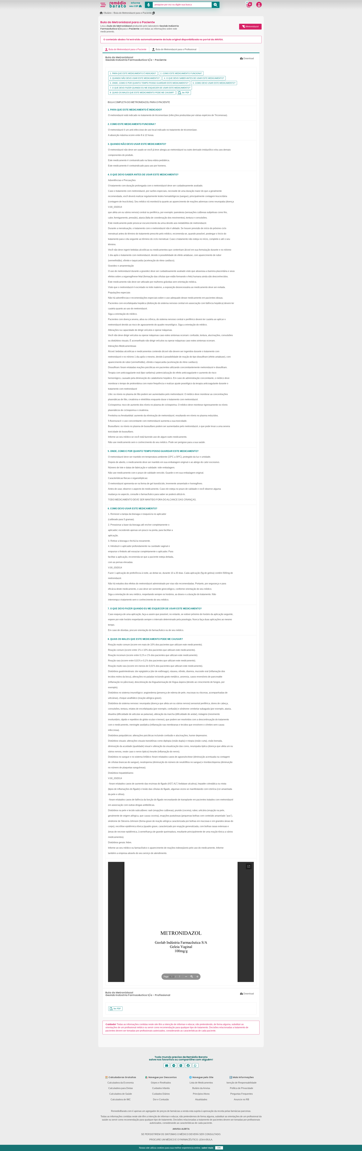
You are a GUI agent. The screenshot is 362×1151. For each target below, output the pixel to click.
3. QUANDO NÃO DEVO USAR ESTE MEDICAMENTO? (135, 78)
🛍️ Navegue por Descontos (161, 1077)
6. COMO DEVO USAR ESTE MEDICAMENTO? (214, 83)
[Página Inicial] (101, 13)
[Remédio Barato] (117, 4)
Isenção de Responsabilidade (242, 1082)
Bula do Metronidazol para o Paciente (133, 13)
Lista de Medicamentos (201, 1082)
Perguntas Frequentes (241, 1094)
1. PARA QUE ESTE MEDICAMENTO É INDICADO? (133, 73)
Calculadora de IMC (121, 1099)
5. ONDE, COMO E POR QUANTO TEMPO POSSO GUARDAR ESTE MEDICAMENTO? (149, 83)
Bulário (108, 13)
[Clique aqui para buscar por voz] (149, 5)
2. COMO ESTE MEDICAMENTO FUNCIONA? (181, 73)
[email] (167, 1065)
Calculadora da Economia (120, 1082)
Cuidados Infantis (161, 1088)
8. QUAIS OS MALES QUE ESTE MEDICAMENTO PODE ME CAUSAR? (142, 92)
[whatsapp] (195, 1065)
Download (248, 58)
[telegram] (174, 1065)
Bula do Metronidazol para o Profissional (175, 49)
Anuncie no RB (241, 1099)
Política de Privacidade (241, 1088)
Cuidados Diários (161, 1094)
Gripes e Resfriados (161, 1082)
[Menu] (103, 4)
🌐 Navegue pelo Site (201, 1077)
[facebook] (188, 1065)
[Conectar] (258, 4)
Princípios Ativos (201, 1094)
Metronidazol (252, 26)
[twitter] (181, 1065)
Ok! (219, 1148)
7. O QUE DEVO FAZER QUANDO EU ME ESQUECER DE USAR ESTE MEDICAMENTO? (150, 88)
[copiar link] (153, 13)
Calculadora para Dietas (120, 1088)
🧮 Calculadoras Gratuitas (120, 1077)
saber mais (207, 1148)
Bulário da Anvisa (201, 1088)
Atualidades (201, 1099)
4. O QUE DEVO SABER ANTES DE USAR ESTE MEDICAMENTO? (194, 78)
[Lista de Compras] (249, 4)
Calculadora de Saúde (120, 1094)
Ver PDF (185, 92)
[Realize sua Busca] (215, 5)
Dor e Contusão (161, 1099)
